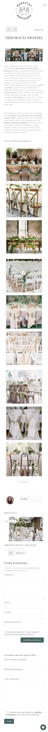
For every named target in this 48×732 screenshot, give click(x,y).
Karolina (24, 499)
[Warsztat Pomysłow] (24, 10)
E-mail (7, 612)
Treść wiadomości (11, 679)
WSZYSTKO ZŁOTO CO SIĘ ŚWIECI (20, 545)
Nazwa (7, 602)
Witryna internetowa (12, 622)
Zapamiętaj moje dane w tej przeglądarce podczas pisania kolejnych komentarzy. (21, 633)
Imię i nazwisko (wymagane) (15, 659)
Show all (39, 30)
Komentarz (9, 575)
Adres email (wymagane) (13, 669)
